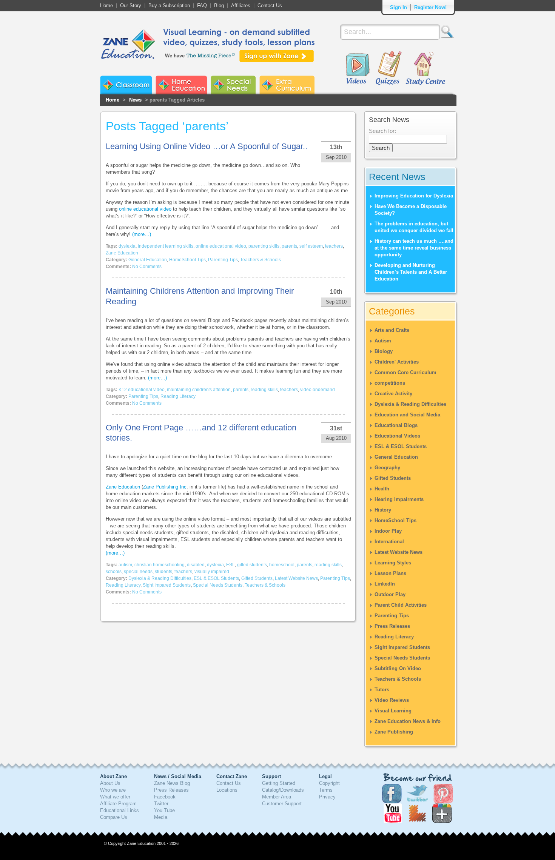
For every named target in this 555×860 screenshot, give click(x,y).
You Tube (164, 810)
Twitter (161, 803)
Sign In (398, 7)
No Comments (147, 266)
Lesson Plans (390, 573)
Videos (357, 69)
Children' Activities (397, 362)
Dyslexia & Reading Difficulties (159, 578)
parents (289, 246)
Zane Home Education (181, 85)
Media (160, 817)
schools (114, 571)
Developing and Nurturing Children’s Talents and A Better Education (411, 272)
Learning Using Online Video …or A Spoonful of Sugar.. (206, 146)
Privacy (327, 797)
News (135, 100)
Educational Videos (397, 436)
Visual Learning (393, 711)
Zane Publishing (394, 732)
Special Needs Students (217, 585)
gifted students (252, 564)
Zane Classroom (126, 85)
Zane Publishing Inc (165, 487)
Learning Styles (393, 563)
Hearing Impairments (399, 499)
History (383, 510)
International (389, 541)
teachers (334, 246)
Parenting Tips (223, 259)
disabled (196, 564)
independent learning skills (165, 246)
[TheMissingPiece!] (211, 55)
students (163, 571)
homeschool (281, 564)
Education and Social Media (407, 415)
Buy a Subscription (169, 5)
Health (382, 489)
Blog (219, 5)
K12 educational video (142, 389)
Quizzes (388, 69)
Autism (383, 341)
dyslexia (127, 246)
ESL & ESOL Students (216, 578)
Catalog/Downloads (283, 790)
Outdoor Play (390, 594)
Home (106, 5)
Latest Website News (296, 578)
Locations (226, 790)
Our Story (130, 5)
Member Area (276, 797)
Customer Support (282, 803)
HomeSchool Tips (187, 259)
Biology (384, 351)
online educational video (145, 209)
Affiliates (240, 5)
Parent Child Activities (401, 605)
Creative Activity (393, 393)
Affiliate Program (118, 803)
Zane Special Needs (233, 85)
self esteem (311, 246)
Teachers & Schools (260, 259)
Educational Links (119, 810)
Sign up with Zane (276, 56)
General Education (147, 259)
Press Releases (392, 626)
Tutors (382, 689)
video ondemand (317, 389)
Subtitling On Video (398, 668)
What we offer (115, 797)
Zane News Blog (172, 783)
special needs (138, 571)
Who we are (113, 790)
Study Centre (425, 69)
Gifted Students (257, 578)
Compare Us (113, 817)
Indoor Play (388, 531)
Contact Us (269, 5)
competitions (390, 383)
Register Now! (430, 7)
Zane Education (122, 253)
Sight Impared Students (167, 585)
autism (125, 564)
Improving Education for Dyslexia (414, 196)
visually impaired (211, 571)
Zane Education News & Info (408, 721)
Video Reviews (392, 700)
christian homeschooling (159, 564)
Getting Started (278, 783)
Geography (387, 467)
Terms (326, 790)
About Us (110, 783)
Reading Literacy (178, 396)
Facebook (165, 797)
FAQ (202, 5)
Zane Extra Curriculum (286, 85)
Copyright (329, 783)
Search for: (382, 131)
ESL (230, 564)
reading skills (264, 389)
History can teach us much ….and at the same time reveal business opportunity (414, 247)
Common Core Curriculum (405, 372)
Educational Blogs (396, 425)
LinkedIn (385, 584)
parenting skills (263, 246)
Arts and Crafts (392, 330)
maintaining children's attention (199, 389)
